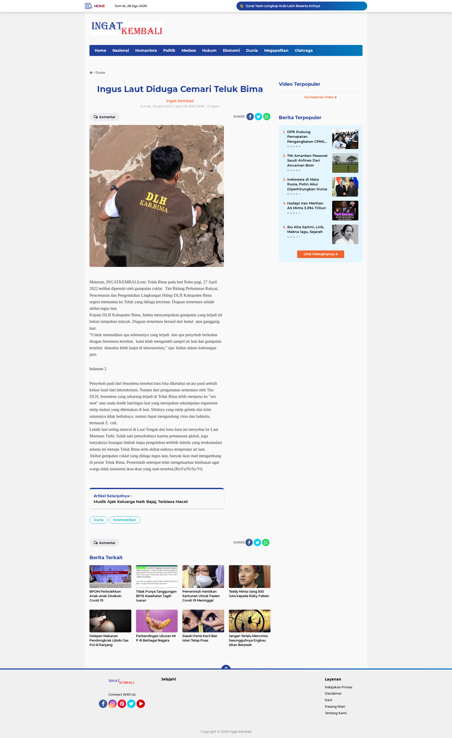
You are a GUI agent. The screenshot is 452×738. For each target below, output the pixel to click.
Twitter (133, 710)
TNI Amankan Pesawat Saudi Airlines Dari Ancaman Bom (307, 160)
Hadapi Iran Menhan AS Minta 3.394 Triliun (306, 205)
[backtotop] (226, 669)
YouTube (144, 710)
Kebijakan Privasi (338, 687)
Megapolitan (276, 50)
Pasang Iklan (335, 706)
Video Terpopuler (299, 84)
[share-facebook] (250, 116)
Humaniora (146, 50)
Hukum (209, 50)
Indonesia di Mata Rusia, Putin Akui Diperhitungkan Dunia (307, 184)
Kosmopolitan (125, 520)
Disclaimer (333, 693)
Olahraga (304, 50)
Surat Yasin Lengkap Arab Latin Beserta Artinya (283, 6)
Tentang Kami (336, 713)
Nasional (120, 50)
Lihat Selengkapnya (320, 254)
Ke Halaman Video (319, 97)
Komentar (107, 117)
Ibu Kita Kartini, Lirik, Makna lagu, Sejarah (305, 229)
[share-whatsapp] (266, 116)
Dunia (252, 50)
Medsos (189, 50)
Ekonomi (231, 50)
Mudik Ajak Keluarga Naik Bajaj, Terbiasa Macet (141, 501)
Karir (328, 700)
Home (99, 6)
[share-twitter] (258, 116)
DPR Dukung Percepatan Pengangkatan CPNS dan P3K (305, 137)
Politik (169, 50)
